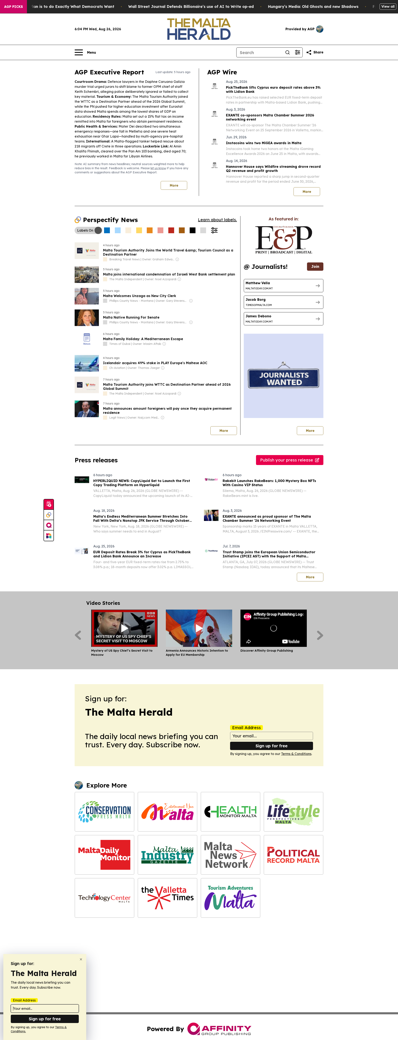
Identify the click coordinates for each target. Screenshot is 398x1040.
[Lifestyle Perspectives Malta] (293, 812)
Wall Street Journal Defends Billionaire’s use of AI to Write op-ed (191, 6)
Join (315, 266)
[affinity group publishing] (48, 525)
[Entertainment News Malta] (167, 812)
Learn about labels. (217, 219)
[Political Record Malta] (293, 855)
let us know (158, 168)
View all (387, 6)
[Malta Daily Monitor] (104, 855)
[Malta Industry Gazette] (167, 855)
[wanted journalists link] (283, 240)
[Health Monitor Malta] (230, 812)
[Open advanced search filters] (297, 52)
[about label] (105, 259)
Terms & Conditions (296, 754)
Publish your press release (286, 460)
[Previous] (78, 635)
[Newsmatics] (48, 535)
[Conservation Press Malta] (104, 812)
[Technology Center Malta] (104, 898)
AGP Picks (13, 7)
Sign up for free (272, 745)
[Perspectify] (48, 515)
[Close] (81, 959)
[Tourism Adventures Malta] (230, 898)
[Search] (287, 52)
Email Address (246, 727)
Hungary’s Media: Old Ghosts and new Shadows (313, 6)
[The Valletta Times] (167, 898)
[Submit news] (48, 504)
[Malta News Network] (230, 855)
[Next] (320, 635)
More (174, 185)
